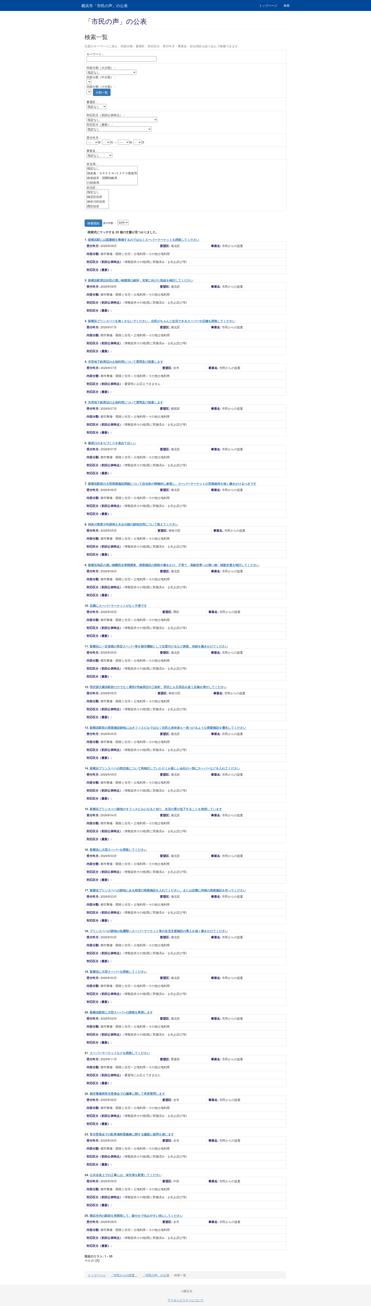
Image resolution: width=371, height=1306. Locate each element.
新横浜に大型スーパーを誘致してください (118, 849)
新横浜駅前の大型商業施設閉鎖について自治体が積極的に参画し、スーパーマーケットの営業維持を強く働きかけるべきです (172, 483)
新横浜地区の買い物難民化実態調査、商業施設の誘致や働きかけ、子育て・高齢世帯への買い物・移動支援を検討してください (173, 565)
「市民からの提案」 (124, 1275)
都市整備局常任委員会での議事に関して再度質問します (127, 1093)
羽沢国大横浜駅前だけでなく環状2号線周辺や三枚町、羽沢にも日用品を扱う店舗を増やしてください (158, 687)
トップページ (268, 5)
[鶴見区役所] (98, 197)
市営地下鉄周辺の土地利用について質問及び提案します (125, 361)
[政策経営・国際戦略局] (112, 178)
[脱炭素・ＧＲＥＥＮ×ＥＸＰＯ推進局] (112, 173)
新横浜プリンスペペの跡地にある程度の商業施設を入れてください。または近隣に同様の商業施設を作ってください (168, 890)
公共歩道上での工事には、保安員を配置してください (126, 1175)
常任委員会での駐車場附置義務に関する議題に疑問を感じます (132, 1134)
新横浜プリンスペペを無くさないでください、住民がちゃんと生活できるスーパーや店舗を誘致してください (161, 321)
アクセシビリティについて (185, 1300)
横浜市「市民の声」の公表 (104, 5)
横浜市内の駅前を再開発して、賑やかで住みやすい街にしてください (136, 1215)
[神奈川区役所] (98, 201)
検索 (287, 5)
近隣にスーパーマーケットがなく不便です (118, 605)
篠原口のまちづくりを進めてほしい (112, 443)
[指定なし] (112, 168)
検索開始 (93, 223)
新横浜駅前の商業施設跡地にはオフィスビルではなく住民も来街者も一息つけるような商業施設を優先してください (168, 727)
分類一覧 (102, 92)
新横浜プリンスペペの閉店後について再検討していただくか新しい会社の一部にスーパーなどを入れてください (165, 768)
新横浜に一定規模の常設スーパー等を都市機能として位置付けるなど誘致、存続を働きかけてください (159, 646)
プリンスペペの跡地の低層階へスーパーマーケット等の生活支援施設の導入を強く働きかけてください (159, 931)
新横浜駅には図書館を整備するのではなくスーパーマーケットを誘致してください (143, 239)
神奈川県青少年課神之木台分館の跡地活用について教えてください (133, 524)
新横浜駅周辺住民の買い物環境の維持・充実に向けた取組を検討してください (140, 280)
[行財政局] (112, 182)
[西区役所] (98, 206)
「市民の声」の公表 (155, 1275)
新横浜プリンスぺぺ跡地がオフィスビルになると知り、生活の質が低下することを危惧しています (156, 809)
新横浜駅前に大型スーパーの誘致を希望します (121, 1012)
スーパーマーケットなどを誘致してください (120, 1053)
